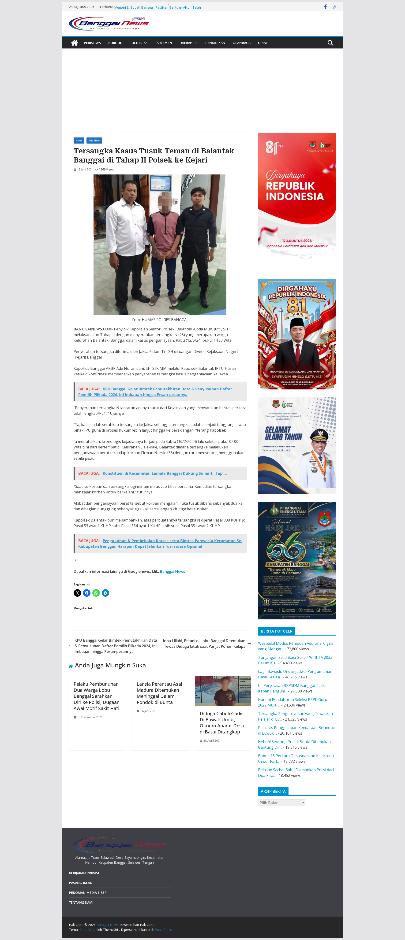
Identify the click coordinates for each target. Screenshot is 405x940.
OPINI (262, 43)
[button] (144, 43)
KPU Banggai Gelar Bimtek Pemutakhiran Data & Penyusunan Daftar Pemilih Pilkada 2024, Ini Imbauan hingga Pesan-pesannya (116, 646)
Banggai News (172, 571)
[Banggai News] (74, 42)
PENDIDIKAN (215, 43)
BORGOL (115, 43)
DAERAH (186, 43)
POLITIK (135, 43)
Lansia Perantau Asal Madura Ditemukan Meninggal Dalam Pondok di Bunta (159, 693)
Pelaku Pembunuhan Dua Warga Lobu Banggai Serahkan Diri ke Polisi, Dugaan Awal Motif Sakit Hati (97, 696)
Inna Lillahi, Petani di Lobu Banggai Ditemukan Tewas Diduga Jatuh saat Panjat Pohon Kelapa (204, 643)
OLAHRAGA (242, 43)
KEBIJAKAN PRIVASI (84, 873)
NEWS (78, 140)
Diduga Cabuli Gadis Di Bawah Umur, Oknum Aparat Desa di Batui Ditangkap (222, 722)
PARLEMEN (163, 43)
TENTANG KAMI (81, 902)
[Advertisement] (202, 83)
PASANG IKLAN (81, 883)
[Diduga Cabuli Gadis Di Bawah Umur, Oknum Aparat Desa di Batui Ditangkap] (223, 679)
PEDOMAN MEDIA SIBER (88, 892)
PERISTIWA (92, 43)
